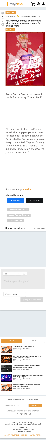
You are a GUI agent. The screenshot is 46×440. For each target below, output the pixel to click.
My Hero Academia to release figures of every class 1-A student (27, 357)
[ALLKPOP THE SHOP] (33, 4)
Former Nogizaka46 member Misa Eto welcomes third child (26, 385)
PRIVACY (32, 435)
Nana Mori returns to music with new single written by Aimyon (28, 376)
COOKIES (24, 435)
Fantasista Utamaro (18, 210)
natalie (27, 189)
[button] (6, 273)
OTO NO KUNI (15, 221)
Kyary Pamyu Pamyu (19, 215)
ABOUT (7, 435)
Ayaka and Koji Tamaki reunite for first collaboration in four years (26, 366)
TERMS (38, 435)
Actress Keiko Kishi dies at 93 (23, 346)
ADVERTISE (15, 435)
